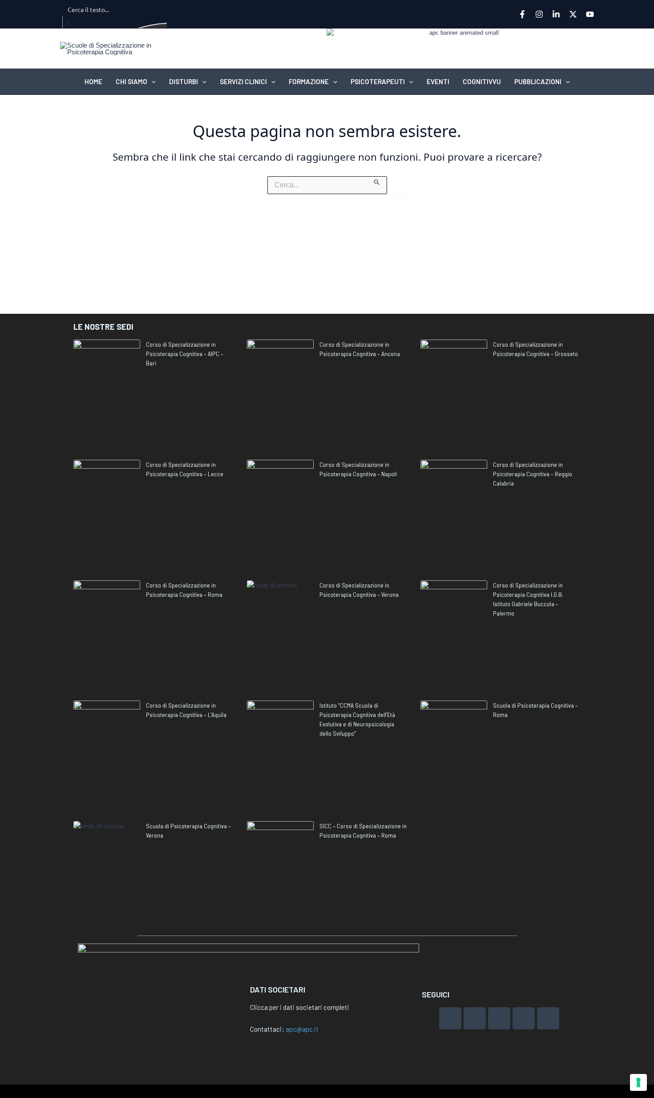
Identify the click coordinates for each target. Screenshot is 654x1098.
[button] (151, 81)
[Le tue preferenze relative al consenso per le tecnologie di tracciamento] (638, 1082)
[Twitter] (573, 14)
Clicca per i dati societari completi (299, 1007)
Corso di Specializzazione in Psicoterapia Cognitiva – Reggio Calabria (532, 474)
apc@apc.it (302, 1029)
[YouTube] (590, 14)
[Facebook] (522, 14)
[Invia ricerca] (377, 180)
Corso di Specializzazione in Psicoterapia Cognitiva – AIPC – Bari (184, 353)
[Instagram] (539, 14)
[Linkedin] (556, 14)
